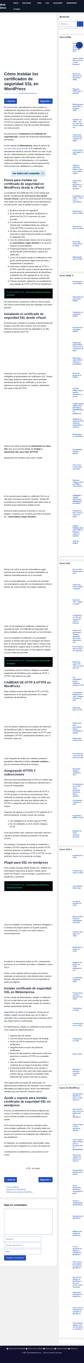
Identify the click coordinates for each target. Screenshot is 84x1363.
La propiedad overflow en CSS (77, 802)
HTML (39, 3)
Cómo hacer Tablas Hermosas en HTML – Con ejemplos (77, 184)
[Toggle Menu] (79, 45)
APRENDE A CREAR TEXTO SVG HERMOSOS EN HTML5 (77, 499)
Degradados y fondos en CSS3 (78, 949)
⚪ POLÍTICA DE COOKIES (34, 1348)
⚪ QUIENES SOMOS (61, 1348)
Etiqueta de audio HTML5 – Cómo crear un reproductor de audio (78, 346)
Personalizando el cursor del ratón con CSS (78, 755)
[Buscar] (80, 24)
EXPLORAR (26, 3)
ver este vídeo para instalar (16, 148)
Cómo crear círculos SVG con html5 (77, 467)
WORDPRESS (72, 3)
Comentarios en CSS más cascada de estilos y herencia (77, 619)
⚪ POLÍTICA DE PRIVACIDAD (16, 1348)
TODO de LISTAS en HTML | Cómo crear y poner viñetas (77, 169)
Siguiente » (45, 101)
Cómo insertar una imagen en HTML (78, 152)
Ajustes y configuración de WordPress (78, 1203)
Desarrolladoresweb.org (34, 1353)
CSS (47, 3)
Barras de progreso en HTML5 (77, 375)
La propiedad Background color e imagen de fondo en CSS (78, 696)
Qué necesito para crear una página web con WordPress (78, 1113)
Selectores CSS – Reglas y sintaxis (77, 602)
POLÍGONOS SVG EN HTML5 (77, 451)
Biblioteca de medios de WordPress (19, 1192)
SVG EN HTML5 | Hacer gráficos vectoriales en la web (78, 392)
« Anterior (10, 101)
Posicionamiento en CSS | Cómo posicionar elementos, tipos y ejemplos (78, 790)
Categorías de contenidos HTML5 (78, 314)
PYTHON (17, 9)
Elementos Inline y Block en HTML (77, 244)
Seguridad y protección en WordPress (77, 1294)
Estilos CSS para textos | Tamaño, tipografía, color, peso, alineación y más (77, 636)
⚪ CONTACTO (73, 1348)
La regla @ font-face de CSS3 (77, 903)
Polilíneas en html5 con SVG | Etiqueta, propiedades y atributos (78, 423)
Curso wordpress (12, 1187)
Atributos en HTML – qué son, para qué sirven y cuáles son (78, 123)
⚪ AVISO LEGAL (48, 1348)
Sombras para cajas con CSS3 (78, 934)
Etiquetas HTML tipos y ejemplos (77, 91)
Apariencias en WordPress (16, 1189)
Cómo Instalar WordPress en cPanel (78, 1172)
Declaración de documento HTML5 (78, 299)
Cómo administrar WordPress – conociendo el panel (78, 1189)
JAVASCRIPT (57, 3)
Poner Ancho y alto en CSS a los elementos (78, 648)
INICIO (16, 3)
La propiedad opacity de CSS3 (77, 979)
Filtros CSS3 (77, 1054)
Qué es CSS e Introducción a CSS (78, 571)
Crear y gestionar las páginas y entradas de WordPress (77, 1250)
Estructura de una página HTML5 (77, 329)
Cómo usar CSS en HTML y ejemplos (78, 586)
